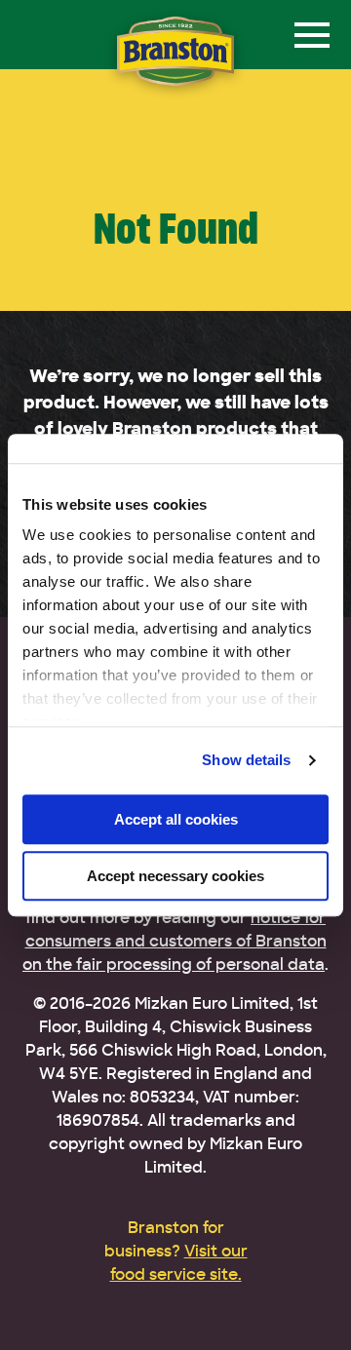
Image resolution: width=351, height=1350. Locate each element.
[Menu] (312, 35)
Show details (246, 760)
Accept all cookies (176, 819)
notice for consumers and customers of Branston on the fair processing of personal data (174, 941)
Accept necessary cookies (175, 876)
